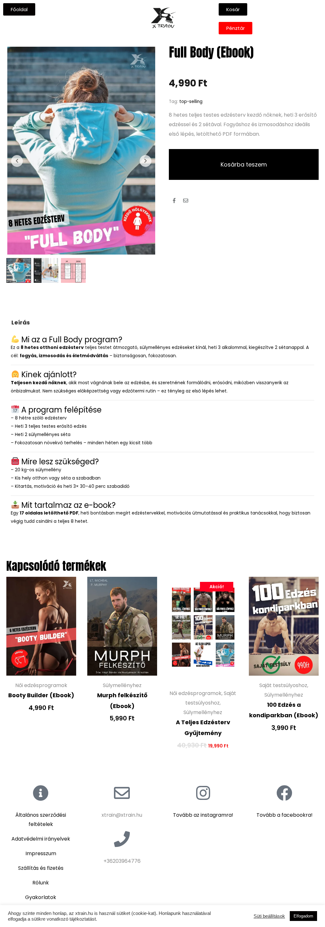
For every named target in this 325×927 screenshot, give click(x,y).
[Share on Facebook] (174, 200)
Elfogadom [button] (303, 916)
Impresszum (40, 853)
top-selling (190, 102)
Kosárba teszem (244, 164)
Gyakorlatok (40, 897)
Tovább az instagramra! (203, 815)
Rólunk (40, 882)
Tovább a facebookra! (284, 815)
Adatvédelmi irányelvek (40, 838)
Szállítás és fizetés (40, 868)
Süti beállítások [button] (269, 916)
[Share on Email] (185, 200)
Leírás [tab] (20, 322)
